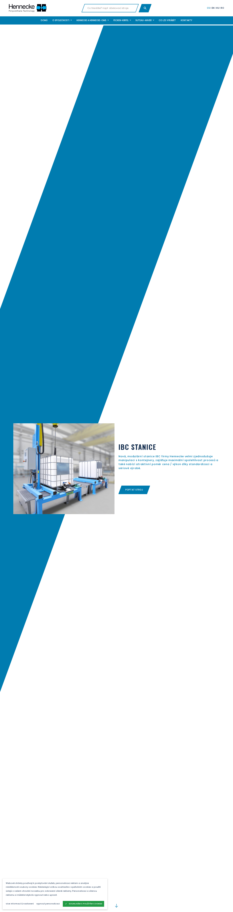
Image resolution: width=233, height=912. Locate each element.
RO (222, 8)
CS (208, 8)
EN (213, 8)
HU (217, 8)
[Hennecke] (44, 8)
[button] (62, 20)
